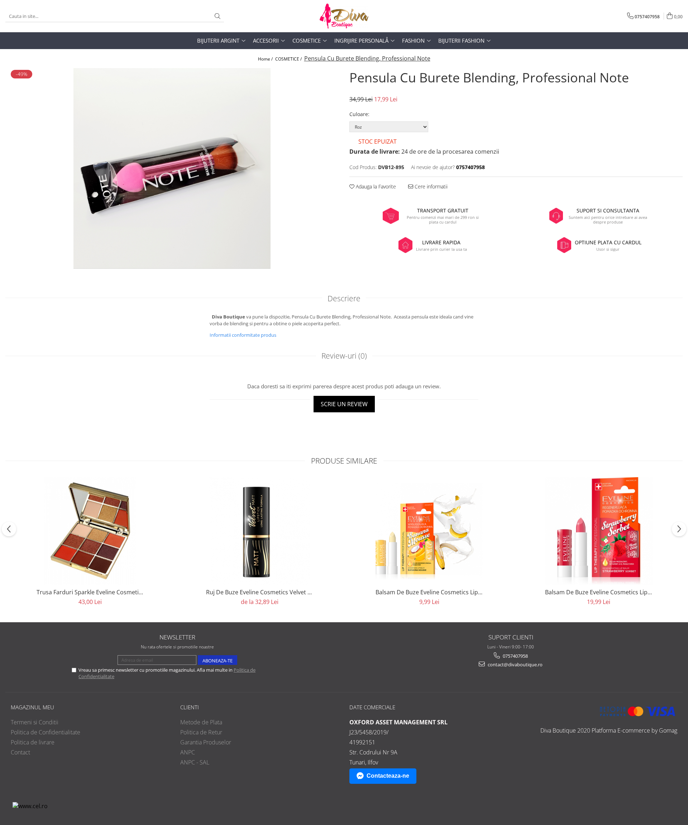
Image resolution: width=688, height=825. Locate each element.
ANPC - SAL (194, 762)
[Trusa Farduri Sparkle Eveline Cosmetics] (90, 531)
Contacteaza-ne (388, 776)
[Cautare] (217, 16)
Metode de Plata (201, 722)
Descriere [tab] (344, 298)
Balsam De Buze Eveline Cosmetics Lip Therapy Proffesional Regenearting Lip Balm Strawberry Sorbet (599, 592)
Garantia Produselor (205, 742)
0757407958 (515, 656)
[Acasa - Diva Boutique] (344, 16)
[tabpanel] (172, 168)
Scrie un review (344, 404)
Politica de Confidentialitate (45, 732)
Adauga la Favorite (375, 186)
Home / (266, 59)
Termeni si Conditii (34, 722)
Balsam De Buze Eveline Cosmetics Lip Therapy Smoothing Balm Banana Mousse (429, 592)
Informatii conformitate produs (243, 335)
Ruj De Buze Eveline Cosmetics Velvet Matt (260, 592)
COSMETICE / (289, 59)
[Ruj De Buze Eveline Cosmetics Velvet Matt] (260, 531)
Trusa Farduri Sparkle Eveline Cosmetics (90, 592)
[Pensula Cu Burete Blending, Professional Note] (172, 168)
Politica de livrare (32, 742)
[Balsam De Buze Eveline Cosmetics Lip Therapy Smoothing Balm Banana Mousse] (429, 531)
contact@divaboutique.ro (515, 664)
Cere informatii (430, 186)
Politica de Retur (201, 732)
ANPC (187, 752)
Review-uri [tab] (344, 356)
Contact (20, 752)
